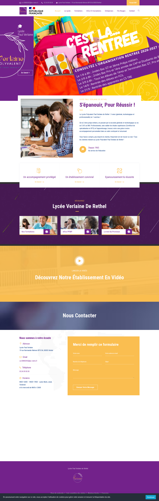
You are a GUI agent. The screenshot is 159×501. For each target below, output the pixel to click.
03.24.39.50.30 (48, 3)
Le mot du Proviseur (112, 231)
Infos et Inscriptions (93, 11)
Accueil (57, 11)
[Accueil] (31, 11)
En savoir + (38, 182)
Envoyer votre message (85, 387)
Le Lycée (67, 11)
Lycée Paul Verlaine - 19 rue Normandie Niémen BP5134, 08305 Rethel (79, 3)
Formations (78, 11)
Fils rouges (121, 11)
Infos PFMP (67, 231)
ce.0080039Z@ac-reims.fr (30, 3)
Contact (132, 11)
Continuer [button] (150, 497)
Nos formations (28, 231)
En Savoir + (25, 73)
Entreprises (109, 11)
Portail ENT (133, 3)
